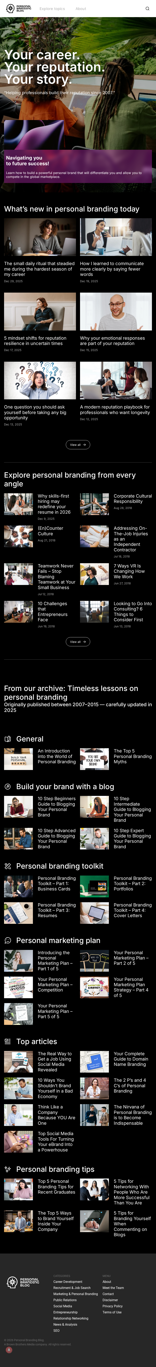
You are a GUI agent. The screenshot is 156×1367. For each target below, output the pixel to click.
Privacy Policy (113, 1306)
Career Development (67, 1282)
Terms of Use (112, 1312)
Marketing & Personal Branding (75, 1294)
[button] (78, 444)
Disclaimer (110, 1300)
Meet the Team (113, 1288)
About (81, 9)
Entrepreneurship (65, 1312)
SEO (56, 1331)
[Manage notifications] (9, 1350)
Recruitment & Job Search (72, 1288)
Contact (108, 1294)
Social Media (62, 1306)
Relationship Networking (70, 1318)
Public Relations (65, 1300)
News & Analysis (65, 1324)
